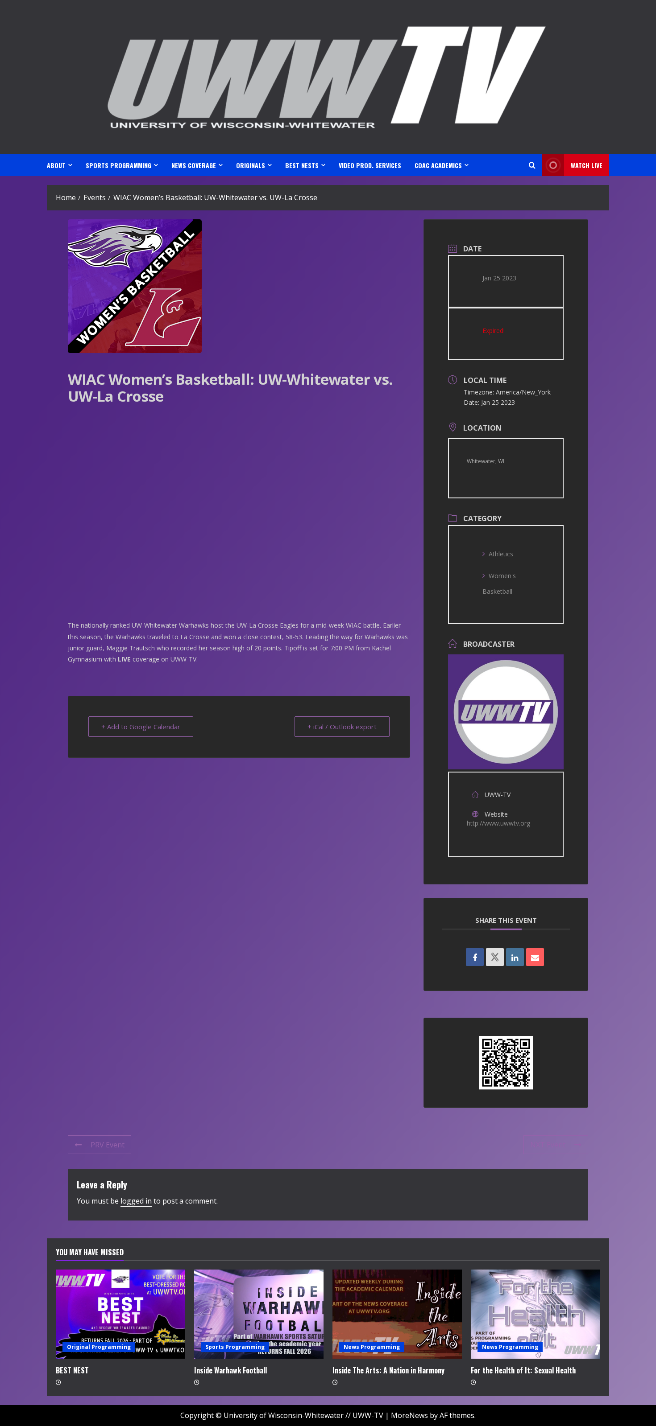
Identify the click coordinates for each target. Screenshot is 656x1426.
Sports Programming (235, 1347)
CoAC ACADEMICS (438, 165)
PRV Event (108, 1145)
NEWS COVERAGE (193, 165)
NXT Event (547, 1145)
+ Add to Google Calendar (140, 726)
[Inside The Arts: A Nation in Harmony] (397, 1314)
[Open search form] (532, 165)
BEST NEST (72, 1370)
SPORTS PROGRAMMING (118, 165)
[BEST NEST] (120, 1314)
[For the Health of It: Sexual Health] (535, 1314)
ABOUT (56, 165)
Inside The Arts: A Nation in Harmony (388, 1370)
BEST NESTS (302, 165)
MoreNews (409, 1415)
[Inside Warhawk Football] (259, 1314)
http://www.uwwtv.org (498, 823)
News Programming (372, 1347)
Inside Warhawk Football (230, 1370)
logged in (136, 1201)
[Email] (535, 957)
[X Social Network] (495, 957)
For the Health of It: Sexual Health (523, 1370)
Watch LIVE (586, 165)
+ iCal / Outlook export (342, 726)
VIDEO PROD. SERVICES (370, 165)
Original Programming (99, 1347)
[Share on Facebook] (475, 957)
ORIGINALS (250, 165)
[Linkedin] (515, 957)
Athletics (501, 554)
